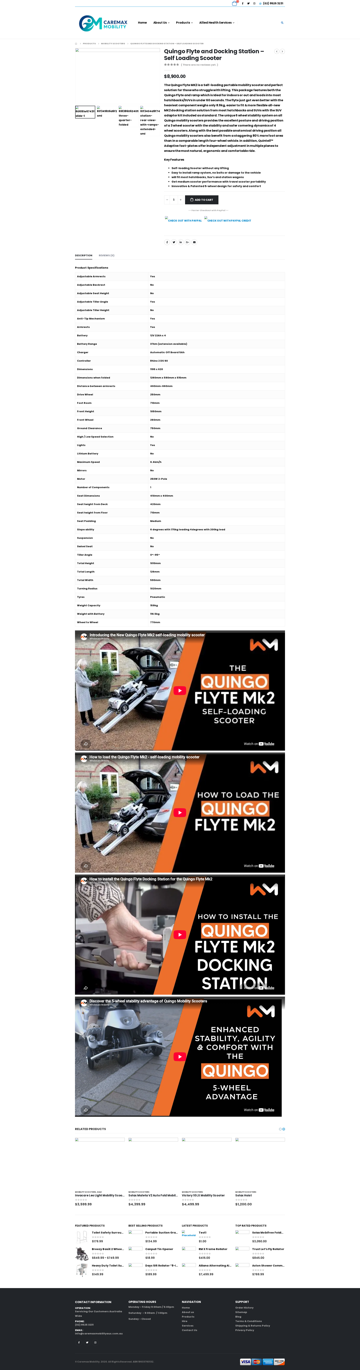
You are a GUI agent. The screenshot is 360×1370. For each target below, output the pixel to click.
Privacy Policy (244, 1330)
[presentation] (76, 76)
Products (183, 23)
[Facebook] (242, 3)
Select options (118, 1144)
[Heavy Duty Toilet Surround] (82, 1270)
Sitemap (241, 1312)
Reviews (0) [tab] (106, 255)
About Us (160, 23)
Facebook (167, 242)
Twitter (174, 242)
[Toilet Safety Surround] (82, 1237)
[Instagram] (254, 3)
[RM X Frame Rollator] (189, 1254)
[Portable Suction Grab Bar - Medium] (135, 1237)
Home (142, 23)
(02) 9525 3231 (272, 3)
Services (188, 1325)
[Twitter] (248, 3)
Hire (184, 1321)
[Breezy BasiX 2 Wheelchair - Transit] (82, 1254)
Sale (99, 1192)
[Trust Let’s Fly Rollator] (242, 1254)
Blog (238, 1316)
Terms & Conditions (248, 1321)
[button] (280, 1129)
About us (188, 1312)
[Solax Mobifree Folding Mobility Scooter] (242, 1237)
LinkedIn (181, 242)
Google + (187, 242)
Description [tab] (83, 255)
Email (194, 242)
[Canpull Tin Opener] (135, 1254)
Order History (244, 1307)
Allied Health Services (215, 23)
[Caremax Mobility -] (103, 23)
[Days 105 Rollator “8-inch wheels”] (135, 1270)
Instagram (95, 1342)
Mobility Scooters (85, 1192)
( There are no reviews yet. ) (199, 65)
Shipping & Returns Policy (252, 1325)
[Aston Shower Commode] (242, 1270)
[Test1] (189, 1237)
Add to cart (204, 200)
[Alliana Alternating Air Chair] (189, 1270)
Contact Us (189, 1330)
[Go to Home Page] (76, 43)
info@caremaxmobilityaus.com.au (99, 1333)
